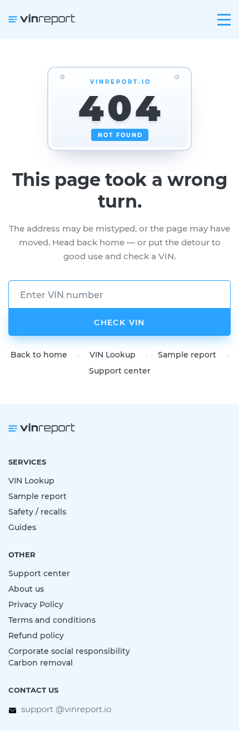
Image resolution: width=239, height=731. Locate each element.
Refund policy (36, 635)
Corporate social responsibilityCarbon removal (69, 657)
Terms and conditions (52, 619)
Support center (120, 370)
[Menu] (224, 20)
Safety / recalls (37, 511)
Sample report (187, 354)
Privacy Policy (35, 604)
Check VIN (119, 322)
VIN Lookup (112, 354)
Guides (22, 527)
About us (26, 588)
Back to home (39, 354)
